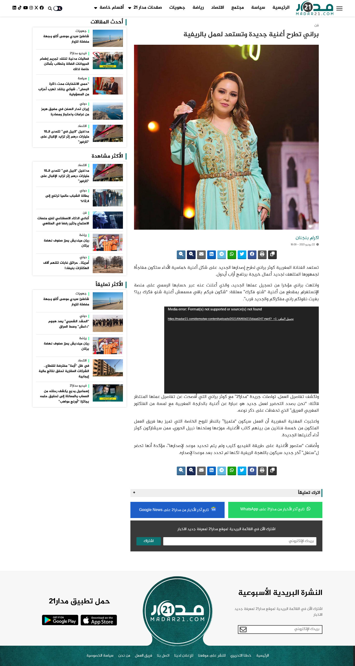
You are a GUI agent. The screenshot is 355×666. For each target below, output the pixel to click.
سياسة (258, 8)
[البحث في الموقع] (50, 8)
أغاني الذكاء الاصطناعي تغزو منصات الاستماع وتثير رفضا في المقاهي (63, 221)
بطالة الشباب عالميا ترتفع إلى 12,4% (67, 198)
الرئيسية (281, 8)
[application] (241, 350)
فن (316, 25)
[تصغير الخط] (181, 254)
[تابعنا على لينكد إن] (15, 8)
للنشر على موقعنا (212, 656)
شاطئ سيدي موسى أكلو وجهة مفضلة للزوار (66, 39)
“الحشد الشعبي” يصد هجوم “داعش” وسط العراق (68, 324)
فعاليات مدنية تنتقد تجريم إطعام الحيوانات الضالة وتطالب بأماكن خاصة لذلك (64, 64)
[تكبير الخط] (191, 254)
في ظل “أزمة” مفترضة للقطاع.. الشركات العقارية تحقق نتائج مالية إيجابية (64, 371)
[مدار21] (315, 8)
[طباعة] (262, 254)
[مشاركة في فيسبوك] (252, 254)
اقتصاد (217, 8)
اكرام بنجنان (307, 238)
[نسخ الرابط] (272, 254)
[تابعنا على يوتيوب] (26, 8)
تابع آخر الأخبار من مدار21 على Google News (174, 510)
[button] (339, 8)
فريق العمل (143, 656)
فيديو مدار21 (78, 53)
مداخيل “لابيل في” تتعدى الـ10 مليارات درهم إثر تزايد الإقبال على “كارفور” (64, 137)
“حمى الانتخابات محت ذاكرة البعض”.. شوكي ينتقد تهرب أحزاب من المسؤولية (63, 89)
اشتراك (149, 541)
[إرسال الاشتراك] (243, 629)
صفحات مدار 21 (148, 8)
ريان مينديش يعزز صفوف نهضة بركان (66, 243)
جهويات (177, 8)
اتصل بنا (163, 656)
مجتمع (237, 8)
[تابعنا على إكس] (37, 8)
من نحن (124, 656)
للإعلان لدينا (183, 656)
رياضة (198, 8)
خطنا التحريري (240, 656)
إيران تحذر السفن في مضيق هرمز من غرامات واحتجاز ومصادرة (65, 111)
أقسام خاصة (111, 8)
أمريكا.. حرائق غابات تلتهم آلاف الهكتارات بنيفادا (66, 265)
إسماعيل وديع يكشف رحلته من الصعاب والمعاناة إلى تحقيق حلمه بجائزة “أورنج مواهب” (64, 396)
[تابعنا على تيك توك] (20, 8)
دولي (83, 104)
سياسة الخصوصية (100, 656)
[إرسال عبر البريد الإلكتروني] (201, 254)
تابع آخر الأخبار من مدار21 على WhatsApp (272, 509)
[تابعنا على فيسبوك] (42, 8)
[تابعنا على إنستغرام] (32, 8)
